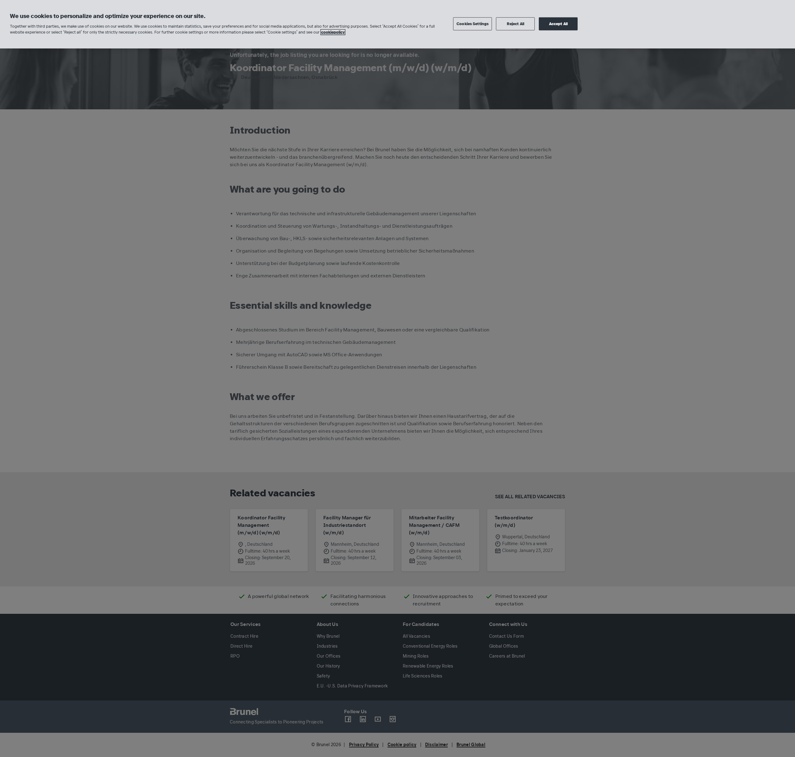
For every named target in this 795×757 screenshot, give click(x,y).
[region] (397, 24)
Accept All (558, 23)
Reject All (515, 23)
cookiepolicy (333, 32)
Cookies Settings (472, 23)
